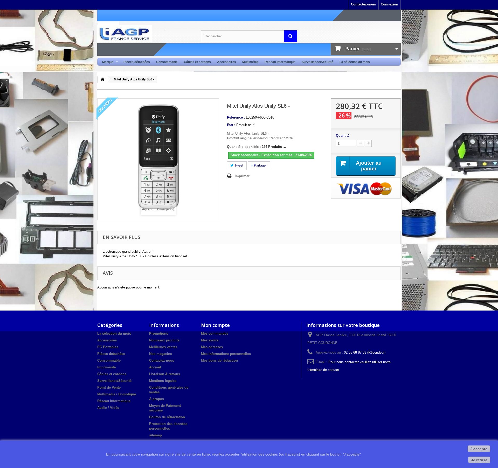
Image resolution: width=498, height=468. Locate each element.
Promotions (158, 333)
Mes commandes (214, 333)
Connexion (389, 4)
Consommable (167, 62)
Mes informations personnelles (226, 354)
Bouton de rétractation (167, 417)
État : (231, 125)
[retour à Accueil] (103, 79)
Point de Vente (109, 387)
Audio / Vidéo (108, 408)
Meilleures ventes (163, 347)
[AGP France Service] (145, 33)
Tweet (238, 165)
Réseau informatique (280, 62)
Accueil (155, 367)
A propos (156, 399)
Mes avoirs (209, 340)
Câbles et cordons (197, 62)
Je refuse (479, 460)
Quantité (342, 135)
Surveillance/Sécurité (317, 62)
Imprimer (242, 176)
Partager (260, 165)
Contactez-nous (363, 4)
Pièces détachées (136, 62)
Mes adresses (212, 347)
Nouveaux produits (164, 340)
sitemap (155, 435)
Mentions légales (162, 381)
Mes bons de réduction (219, 360)
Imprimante (106, 367)
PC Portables (107, 347)
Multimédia (250, 62)
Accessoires (226, 62)
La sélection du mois (355, 62)
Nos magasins (160, 354)
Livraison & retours (164, 374)
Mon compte (215, 325)
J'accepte (479, 449)
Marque (106, 62)
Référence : (236, 117)
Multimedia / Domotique (116, 394)
